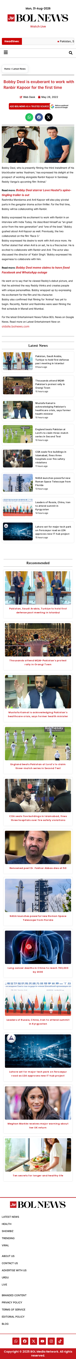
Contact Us (10, 1263)
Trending (8, 1238)
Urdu (5, 1277)
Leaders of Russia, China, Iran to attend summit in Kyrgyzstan (52, 506)
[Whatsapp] (15, 1341)
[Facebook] (24, 1341)
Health (6, 1223)
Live (4, 1284)
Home (7, 68)
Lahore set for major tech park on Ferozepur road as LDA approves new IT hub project (53, 530)
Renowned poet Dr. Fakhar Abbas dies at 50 (38, 868)
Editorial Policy (13, 1316)
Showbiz (7, 1231)
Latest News (19, 68)
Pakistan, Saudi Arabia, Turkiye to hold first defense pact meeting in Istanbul (52, 360)
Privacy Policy (12, 1302)
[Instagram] (51, 1341)
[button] (29, 117)
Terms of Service (13, 1309)
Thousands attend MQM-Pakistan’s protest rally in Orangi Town (50, 384)
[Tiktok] (60, 1341)
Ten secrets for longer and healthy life (38, 1175)
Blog (5, 1323)
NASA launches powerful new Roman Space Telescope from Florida (53, 482)
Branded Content (14, 1295)
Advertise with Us (14, 1270)
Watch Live (38, 26)
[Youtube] (42, 1341)
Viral (5, 1245)
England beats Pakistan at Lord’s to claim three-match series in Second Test (51, 433)
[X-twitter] (33, 1341)
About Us (8, 1256)
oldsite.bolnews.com (15, 326)
